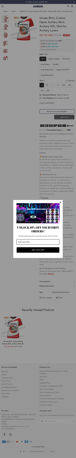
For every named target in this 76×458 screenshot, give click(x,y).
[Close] (60, 202)
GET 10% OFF (38, 250)
